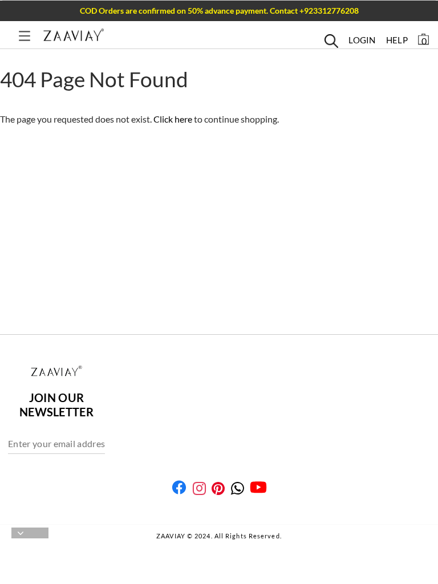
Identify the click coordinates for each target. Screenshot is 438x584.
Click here (173, 118)
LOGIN (362, 40)
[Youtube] (258, 487)
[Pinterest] (218, 488)
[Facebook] (179, 487)
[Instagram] (199, 488)
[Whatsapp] (237, 488)
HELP (397, 40)
